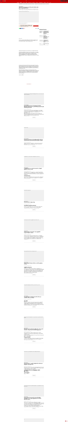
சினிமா (26, 2)
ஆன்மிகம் (33, 2)
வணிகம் (45, 2)
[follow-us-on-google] (38, 28)
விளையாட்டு (30, 2)
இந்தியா (21, 2)
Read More (34, 117)
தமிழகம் (18, 2)
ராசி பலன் (37, 2)
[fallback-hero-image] (41, 32)
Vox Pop (50, 2)
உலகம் (24, 2)
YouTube (47, 2)
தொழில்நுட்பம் (41, 2)
